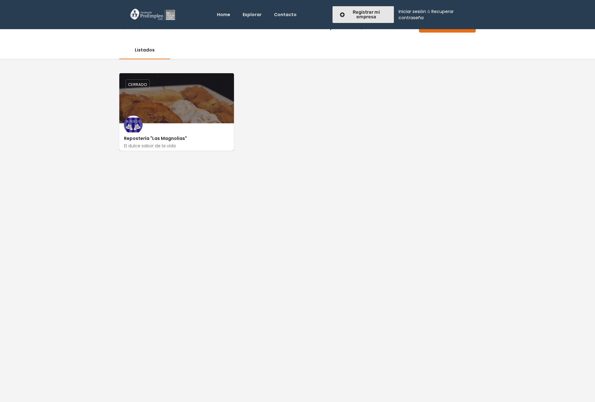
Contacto (285, 14)
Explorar (252, 14)
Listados (145, 50)
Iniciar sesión (412, 11)
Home (223, 14)
